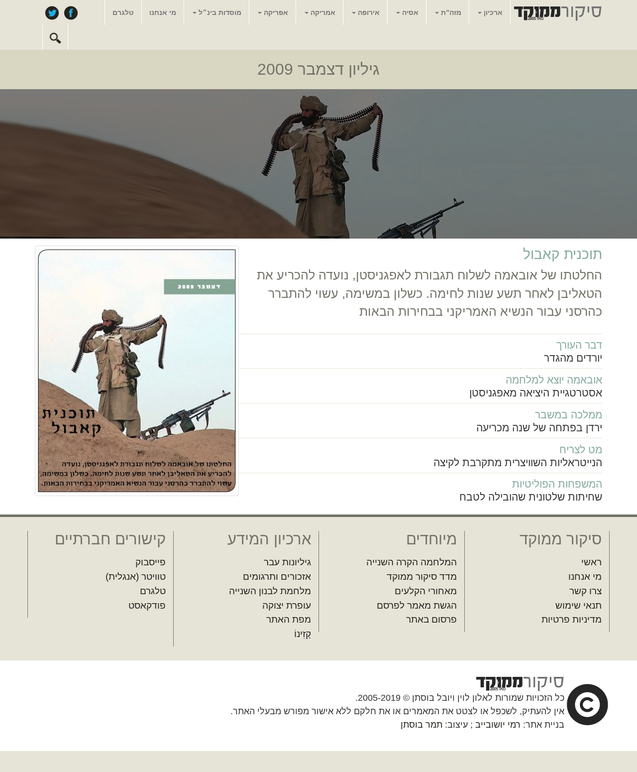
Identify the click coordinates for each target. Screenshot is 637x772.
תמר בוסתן (421, 725)
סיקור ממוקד (556, 13)
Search (55, 37)
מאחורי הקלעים (426, 591)
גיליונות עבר (287, 562)
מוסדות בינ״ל (219, 12)
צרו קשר (585, 591)
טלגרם (123, 12)
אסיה (409, 12)
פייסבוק (70, 12)
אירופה (368, 12)
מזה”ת (450, 12)
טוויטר (51, 12)
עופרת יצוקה (286, 605)
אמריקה (322, 12)
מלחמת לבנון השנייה (270, 591)
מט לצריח (580, 449)
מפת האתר (288, 619)
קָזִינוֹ (302, 634)
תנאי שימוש (578, 605)
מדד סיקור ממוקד (422, 576)
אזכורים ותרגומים (277, 576)
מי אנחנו (162, 12)
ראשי (591, 562)
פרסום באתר (431, 619)
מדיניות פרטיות (571, 619)
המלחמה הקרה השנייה (411, 562)
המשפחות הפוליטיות (557, 484)
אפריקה (275, 12)
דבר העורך (579, 345)
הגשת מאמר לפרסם (417, 605)
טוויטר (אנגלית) (136, 576)
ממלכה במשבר (568, 414)
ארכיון (492, 12)
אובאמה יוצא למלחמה (554, 380)
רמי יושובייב (498, 725)
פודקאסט (147, 605)
